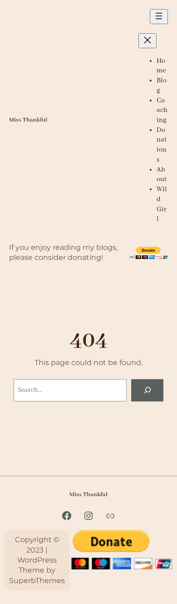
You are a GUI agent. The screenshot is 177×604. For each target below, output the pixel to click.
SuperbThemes (37, 580)
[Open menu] (159, 16)
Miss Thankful (28, 120)
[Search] (147, 390)
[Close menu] (147, 40)
